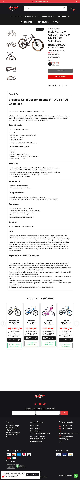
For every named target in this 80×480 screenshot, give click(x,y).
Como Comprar (35, 431)
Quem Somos (34, 425)
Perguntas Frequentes (37, 436)
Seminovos (42, 22)
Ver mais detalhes (55, 57)
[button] (40, 111)
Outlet (56, 22)
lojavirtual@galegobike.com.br (69, 433)
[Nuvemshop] (66, 476)
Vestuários (62, 17)
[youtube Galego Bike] (40, 404)
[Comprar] (36, 338)
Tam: (50, 60)
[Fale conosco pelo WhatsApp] (76, 476)
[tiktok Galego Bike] (44, 404)
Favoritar (62, 76)
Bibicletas (57, 28)
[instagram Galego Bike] (36, 404)
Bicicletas (15, 17)
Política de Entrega (36, 441)
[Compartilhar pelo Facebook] (59, 85)
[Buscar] (64, 8)
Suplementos (26, 22)
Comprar (12, 340)
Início (49, 28)
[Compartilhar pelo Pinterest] (66, 85)
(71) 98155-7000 (67, 428)
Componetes (30, 17)
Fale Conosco (34, 428)
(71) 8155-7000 (67, 425)
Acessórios (47, 17)
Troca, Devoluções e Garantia (40, 433)
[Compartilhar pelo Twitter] (62, 85)
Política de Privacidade (37, 439)
